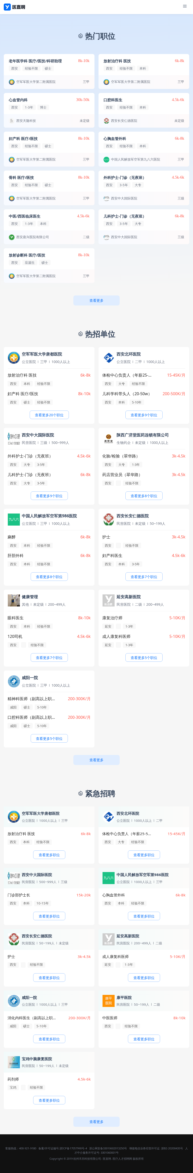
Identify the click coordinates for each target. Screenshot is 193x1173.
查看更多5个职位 (144, 657)
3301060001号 (110, 1152)
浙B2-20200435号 (172, 1148)
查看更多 (96, 300)
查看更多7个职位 (144, 576)
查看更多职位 (49, 854)
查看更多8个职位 (144, 495)
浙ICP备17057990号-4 (73, 1148)
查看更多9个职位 (144, 415)
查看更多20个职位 (49, 415)
